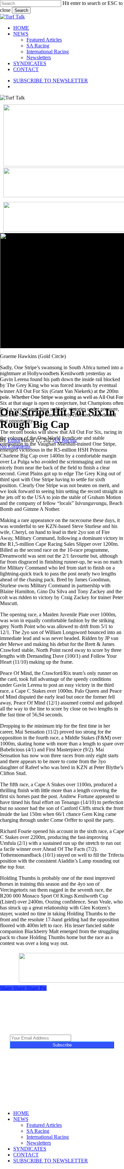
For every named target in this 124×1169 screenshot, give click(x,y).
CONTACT (26, 1154)
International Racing (47, 1137)
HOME (21, 1113)
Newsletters (38, 1143)
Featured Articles (44, 1125)
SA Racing (37, 1131)
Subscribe (62, 1045)
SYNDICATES (29, 1149)
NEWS (20, 1119)
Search (21, 10)
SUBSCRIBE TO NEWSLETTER (50, 1160)
